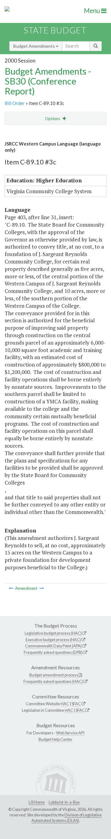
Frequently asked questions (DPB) (53, 652)
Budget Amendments (34, 46)
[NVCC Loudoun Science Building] (11, 588)
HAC (65, 703)
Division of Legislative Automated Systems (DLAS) (66, 817)
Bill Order (15, 103)
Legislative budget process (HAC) (53, 633)
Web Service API (70, 732)
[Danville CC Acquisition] (41, 588)
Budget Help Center (55, 739)
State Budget (55, 30)
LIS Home (37, 802)
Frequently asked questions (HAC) (53, 681)
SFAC (76, 703)
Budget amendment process (53, 674)
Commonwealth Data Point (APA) (53, 645)
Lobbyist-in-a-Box (64, 802)
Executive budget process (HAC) (53, 639)
